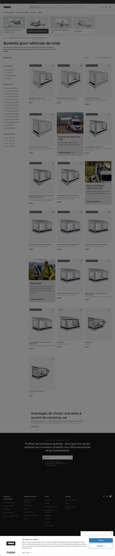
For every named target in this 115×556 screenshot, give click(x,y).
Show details (26, 552)
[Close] (111, 533)
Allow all (100, 540)
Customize (100, 546)
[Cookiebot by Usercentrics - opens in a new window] (11, 552)
